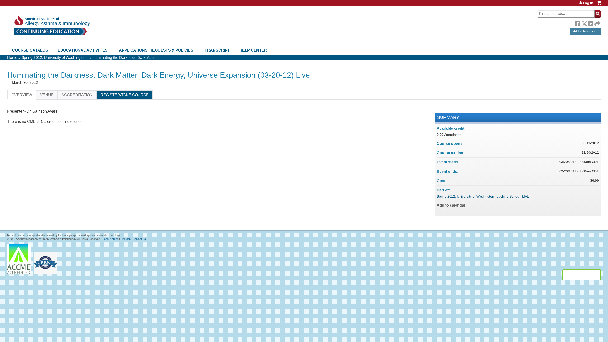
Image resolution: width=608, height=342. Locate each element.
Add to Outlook (595, 205)
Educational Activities (83, 50)
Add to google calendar (576, 205)
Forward (596, 22)
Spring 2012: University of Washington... (55, 58)
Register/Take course (124, 95)
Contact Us (139, 239)
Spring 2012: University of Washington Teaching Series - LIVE (483, 196)
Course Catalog (30, 50)
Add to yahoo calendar (582, 205)
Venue (47, 95)
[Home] (51, 25)
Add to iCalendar (588, 205)
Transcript (217, 50)
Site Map (126, 239)
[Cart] (599, 4)
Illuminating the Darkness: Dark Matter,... (126, 58)
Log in (588, 3)
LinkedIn (590, 23)
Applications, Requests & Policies (156, 50)
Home (12, 58)
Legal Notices (111, 239)
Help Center (253, 50)
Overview (21, 95)
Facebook (577, 23)
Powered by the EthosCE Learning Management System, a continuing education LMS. (581, 274)
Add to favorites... (585, 31)
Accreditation (77, 95)
